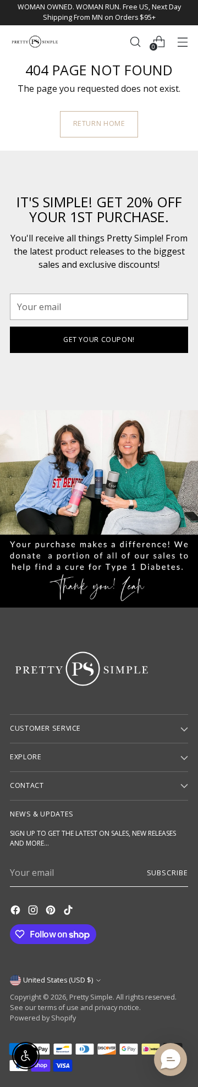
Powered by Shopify (43, 1018)
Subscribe (167, 873)
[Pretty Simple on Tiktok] (69, 911)
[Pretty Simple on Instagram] (34, 911)
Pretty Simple (91, 997)
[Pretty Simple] (34, 41)
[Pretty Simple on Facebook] (16, 911)
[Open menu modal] (182, 41)
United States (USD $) (58, 980)
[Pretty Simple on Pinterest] (51, 911)
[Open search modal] (135, 41)
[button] (170, 1059)
